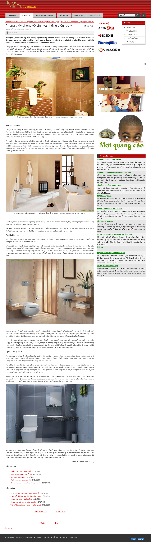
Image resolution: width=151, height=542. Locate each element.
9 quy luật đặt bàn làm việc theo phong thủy (25, 496)
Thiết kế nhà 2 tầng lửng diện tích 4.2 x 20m (114, 172)
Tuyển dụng (28, 537)
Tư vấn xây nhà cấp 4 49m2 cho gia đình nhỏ (114, 234)
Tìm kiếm (46, 537)
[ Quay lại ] (9, 528)
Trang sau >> (60, 511)
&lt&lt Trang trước (40, 511)
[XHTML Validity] (140, 540)
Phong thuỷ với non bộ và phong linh (23, 502)
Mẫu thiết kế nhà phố (105, 221)
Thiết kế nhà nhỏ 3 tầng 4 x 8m (109, 159)
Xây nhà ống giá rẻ (104, 196)
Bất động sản (131, 27)
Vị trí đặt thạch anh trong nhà (20, 471)
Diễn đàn (56, 537)
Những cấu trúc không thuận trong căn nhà (25, 483)
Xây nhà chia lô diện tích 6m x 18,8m (111, 253)
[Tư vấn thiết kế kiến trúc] (21, 6)
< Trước (42, 523)
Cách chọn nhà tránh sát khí (20, 480)
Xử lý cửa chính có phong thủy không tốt (25, 493)
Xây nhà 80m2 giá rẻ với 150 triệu (109, 208)
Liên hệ (64, 537)
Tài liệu (38, 537)
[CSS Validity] (134, 540)
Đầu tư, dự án (131, 42)
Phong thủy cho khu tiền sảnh (21, 499)
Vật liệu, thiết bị (132, 34)
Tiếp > (57, 523)
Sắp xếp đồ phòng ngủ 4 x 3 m (109, 185)
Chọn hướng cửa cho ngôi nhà (21, 474)
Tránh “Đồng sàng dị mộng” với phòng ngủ (25, 505)
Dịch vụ (100, 247)
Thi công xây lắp (132, 38)
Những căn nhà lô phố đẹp (107, 266)
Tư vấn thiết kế (132, 31)
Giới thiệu (10, 537)
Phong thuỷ (73, 537)
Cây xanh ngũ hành (17, 477)
